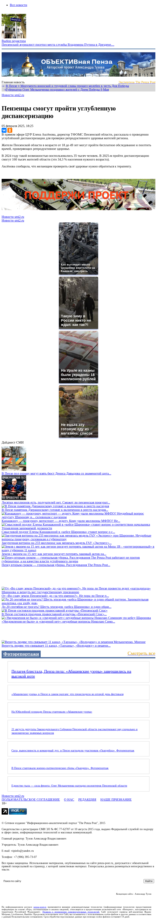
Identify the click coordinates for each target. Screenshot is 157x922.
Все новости (18, 5)
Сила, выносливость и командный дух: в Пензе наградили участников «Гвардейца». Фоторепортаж (72, 750)
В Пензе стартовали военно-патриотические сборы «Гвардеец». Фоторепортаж (60, 768)
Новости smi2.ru (13, 95)
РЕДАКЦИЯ (87, 799)
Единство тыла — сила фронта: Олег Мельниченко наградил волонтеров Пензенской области (69, 785)
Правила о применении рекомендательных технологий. (71, 912)
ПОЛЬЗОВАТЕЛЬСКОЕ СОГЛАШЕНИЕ (31, 799)
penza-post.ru (40, 907)
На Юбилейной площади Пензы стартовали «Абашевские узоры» (51, 711)
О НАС (69, 799)
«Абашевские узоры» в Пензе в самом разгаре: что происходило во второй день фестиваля (67, 694)
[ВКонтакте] (4, 130)
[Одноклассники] (9, 130)
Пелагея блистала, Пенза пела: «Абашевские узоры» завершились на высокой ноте (71, 673)
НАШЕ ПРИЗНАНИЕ (116, 799)
